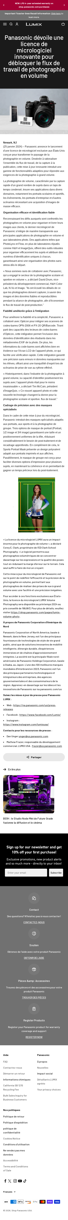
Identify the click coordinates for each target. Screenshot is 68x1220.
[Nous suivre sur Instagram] (15, 1181)
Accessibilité (10, 1160)
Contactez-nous (12, 1067)
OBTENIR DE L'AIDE (34, 957)
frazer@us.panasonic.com (47, 745)
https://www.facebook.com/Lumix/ (40, 714)
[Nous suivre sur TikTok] (25, 1181)
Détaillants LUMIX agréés (47, 1081)
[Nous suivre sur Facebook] (5, 1181)
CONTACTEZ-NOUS (34, 922)
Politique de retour (13, 1116)
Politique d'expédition (15, 1122)
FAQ (5, 1061)
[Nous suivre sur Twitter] (10, 1181)
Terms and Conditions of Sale (15, 1168)
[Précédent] (3, 5)
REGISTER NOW (34, 1036)
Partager (36, 757)
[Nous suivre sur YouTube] (20, 1181)
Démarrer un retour (14, 1073)
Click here (56, 13)
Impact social (45, 1073)
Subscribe (56, 872)
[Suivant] (64, 5)
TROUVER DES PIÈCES (34, 997)
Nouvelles (42, 1067)
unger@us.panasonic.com (33, 736)
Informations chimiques (16, 1079)
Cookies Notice (11, 1138)
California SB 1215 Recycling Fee (13, 1087)
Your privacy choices (49, 1089)
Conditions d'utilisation (16, 1144)
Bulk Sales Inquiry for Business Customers (15, 1097)
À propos (42, 1061)
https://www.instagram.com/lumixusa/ (26, 724)
